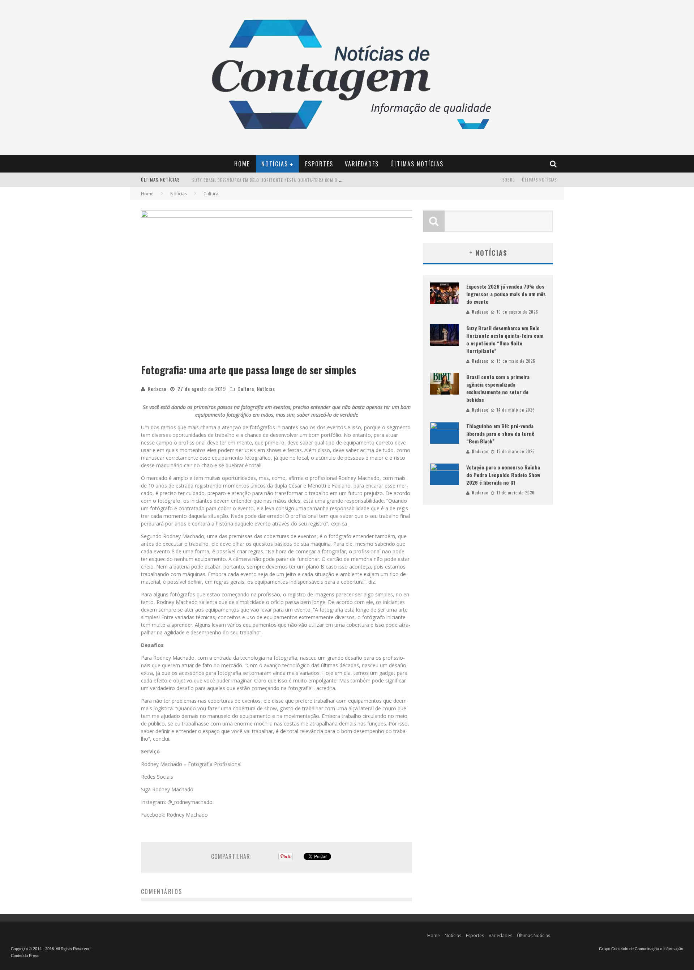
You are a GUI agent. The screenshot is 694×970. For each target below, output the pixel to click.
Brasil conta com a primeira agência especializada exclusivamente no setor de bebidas (283, 180)
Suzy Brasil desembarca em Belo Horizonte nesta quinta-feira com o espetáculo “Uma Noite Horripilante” (504, 339)
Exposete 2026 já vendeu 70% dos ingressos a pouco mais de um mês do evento (506, 293)
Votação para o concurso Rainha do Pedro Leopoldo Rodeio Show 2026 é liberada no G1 (503, 474)
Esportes (319, 163)
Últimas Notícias (417, 163)
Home (242, 163)
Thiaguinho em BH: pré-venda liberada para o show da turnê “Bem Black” (500, 433)
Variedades (362, 163)
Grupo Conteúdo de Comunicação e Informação (641, 948)
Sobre (508, 180)
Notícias (274, 163)
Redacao (157, 388)
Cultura (245, 388)
